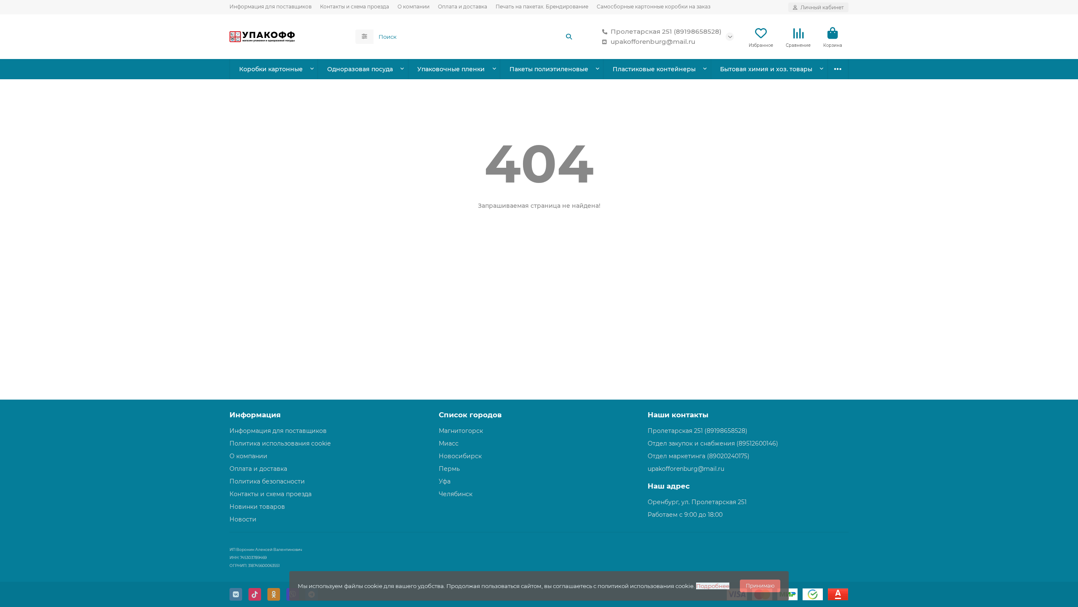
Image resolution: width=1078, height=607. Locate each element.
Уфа (445, 481)
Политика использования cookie (280, 443)
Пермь (449, 469)
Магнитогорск (461, 431)
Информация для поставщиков (270, 6)
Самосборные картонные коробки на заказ (653, 6)
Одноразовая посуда (360, 69)
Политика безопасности (267, 481)
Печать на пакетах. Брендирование (542, 6)
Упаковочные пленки (451, 69)
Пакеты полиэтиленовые (549, 69)
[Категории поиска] (364, 37)
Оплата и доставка (462, 6)
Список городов (470, 415)
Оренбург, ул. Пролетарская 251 (697, 502)
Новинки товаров (257, 506)
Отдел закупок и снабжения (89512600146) (713, 443)
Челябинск (455, 494)
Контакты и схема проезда (354, 6)
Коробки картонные (271, 69)
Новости (242, 519)
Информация (255, 415)
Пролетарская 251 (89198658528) (666, 31)
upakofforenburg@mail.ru (653, 42)
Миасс (449, 443)
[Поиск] (568, 36)
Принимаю (760, 586)
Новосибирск (460, 456)
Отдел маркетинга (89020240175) (699, 456)
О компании (414, 6)
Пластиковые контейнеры (654, 69)
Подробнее (712, 586)
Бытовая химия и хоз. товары (766, 69)
